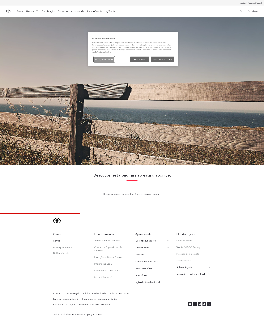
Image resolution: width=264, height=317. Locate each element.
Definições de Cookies (104, 59)
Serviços (139, 254)
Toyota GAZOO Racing (188, 247)
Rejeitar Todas (139, 59)
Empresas (63, 11)
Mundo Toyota (94, 11)
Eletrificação (48, 11)
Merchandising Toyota (187, 253)
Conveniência (142, 247)
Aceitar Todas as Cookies (162, 59)
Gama (20, 11)
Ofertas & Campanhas (147, 261)
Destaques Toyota (62, 247)
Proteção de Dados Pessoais (109, 257)
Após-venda (77, 11)
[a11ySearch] (241, 11)
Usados (30, 11)
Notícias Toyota (61, 252)
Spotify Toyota (183, 260)
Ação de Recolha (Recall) (251, 3)
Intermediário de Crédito (107, 270)
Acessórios (141, 275)
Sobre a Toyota (184, 267)
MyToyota (110, 11)
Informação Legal (103, 263)
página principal (122, 193)
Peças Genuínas (143, 268)
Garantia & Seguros (145, 240)
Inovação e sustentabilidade (191, 274)
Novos (56, 240)
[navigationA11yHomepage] (8, 11)
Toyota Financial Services (107, 240)
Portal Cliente (103, 277)
